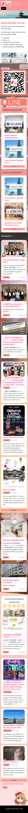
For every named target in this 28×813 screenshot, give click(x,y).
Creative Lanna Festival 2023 (13, 437)
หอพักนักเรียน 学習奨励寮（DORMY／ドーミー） (12, 635)
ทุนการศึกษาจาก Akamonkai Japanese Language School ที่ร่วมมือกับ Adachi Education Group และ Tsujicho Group (13, 686)
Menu (3, 8)
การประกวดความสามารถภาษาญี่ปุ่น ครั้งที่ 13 (14, 261)
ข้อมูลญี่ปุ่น (6, 557)
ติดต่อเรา (5, 787)
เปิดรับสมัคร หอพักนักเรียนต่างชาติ (13, 540)
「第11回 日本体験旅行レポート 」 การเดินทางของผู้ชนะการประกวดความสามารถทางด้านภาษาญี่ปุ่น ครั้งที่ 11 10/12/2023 (13, 381)
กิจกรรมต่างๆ (6, 277)
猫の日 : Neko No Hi (10, 761)
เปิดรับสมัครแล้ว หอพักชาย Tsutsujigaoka (11, 581)
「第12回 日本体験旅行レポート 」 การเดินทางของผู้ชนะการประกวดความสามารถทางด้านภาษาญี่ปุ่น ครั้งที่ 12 (13, 341)
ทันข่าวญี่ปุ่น (6, 765)
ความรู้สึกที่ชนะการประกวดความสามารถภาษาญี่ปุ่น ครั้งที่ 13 (12, 305)
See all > (14, 166)
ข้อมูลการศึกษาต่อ (7, 692)
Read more (14, 510)
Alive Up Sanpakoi (9, 489)
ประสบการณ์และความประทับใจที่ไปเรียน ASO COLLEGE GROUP (13, 726)
